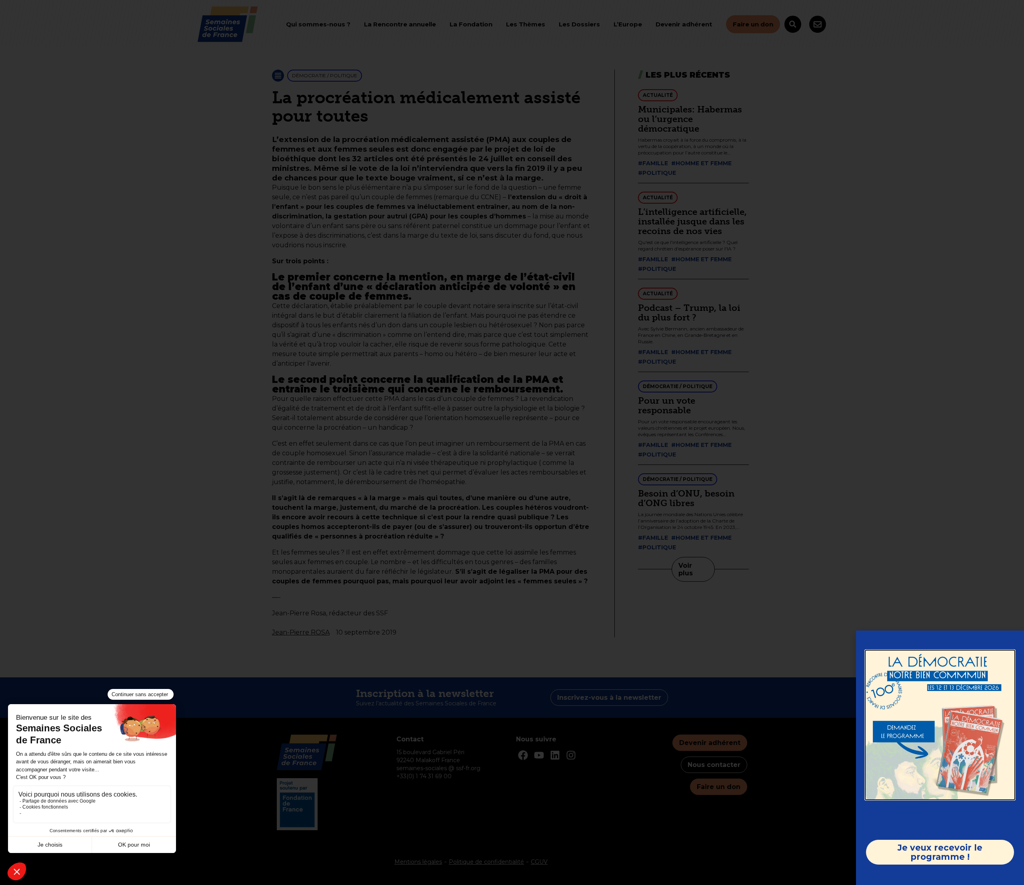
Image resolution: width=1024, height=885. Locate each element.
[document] (512, 442)
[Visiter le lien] (940, 725)
